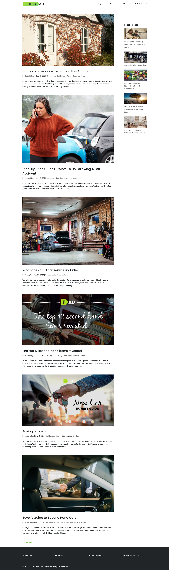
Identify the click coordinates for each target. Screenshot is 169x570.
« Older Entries (28, 542)
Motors (67, 178)
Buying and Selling (54, 355)
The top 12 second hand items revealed (52, 351)
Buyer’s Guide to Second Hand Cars (49, 518)
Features (49, 522)
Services (84, 76)
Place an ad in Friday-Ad (131, 555)
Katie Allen (29, 436)
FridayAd (28, 275)
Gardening (51, 76)
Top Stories (102, 4)
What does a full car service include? (50, 270)
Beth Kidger (30, 76)
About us (59, 555)
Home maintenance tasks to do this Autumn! (56, 71)
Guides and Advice (65, 76)
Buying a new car (35, 431)
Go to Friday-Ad (141, 4)
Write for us (127, 4)
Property (77, 76)
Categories (114, 4)
